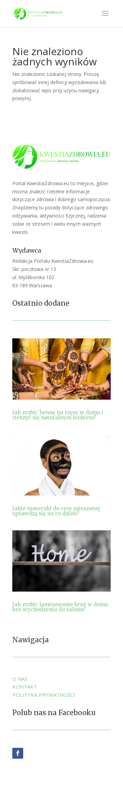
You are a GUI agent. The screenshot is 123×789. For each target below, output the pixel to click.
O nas (19, 678)
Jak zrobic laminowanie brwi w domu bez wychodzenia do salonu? (60, 607)
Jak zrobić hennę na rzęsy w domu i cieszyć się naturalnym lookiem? (57, 415)
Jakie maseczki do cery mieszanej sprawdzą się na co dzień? (56, 511)
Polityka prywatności (43, 694)
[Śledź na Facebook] (17, 753)
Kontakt (24, 686)
